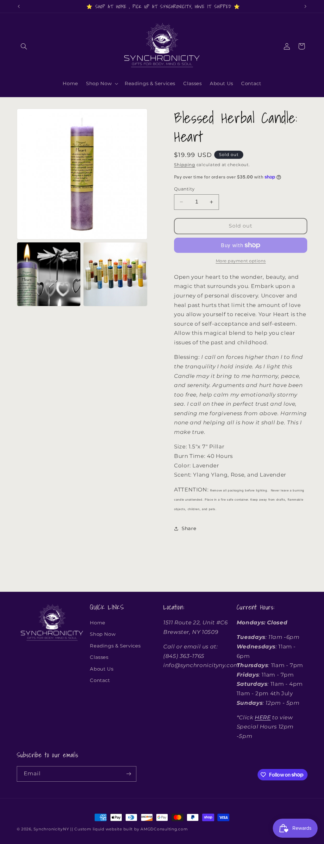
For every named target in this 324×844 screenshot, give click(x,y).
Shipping (184, 164)
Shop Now (102, 634)
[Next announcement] (305, 6)
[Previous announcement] (19, 6)
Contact (100, 680)
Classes (99, 657)
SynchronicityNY (51, 829)
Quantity (184, 188)
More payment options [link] (241, 261)
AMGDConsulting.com (164, 829)
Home (97, 623)
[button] (24, 46)
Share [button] (189, 528)
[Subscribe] (128, 774)
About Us (101, 669)
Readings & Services (115, 646)
